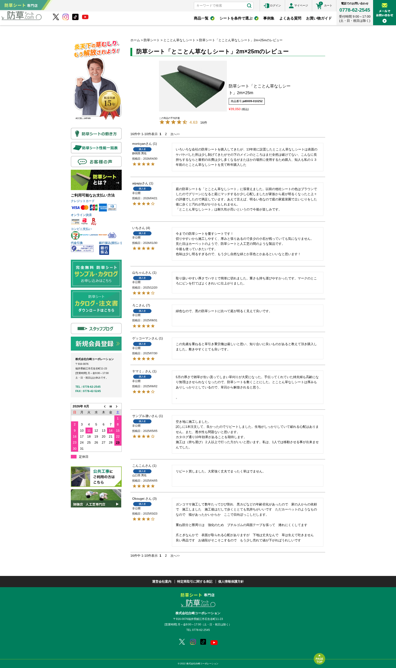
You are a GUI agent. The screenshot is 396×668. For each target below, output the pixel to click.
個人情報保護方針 (231, 581)
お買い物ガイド (319, 18)
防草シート (152, 40)
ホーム (135, 40)
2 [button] (166, 134)
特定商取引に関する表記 (194, 581)
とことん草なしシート (179, 40)
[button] (172, 134)
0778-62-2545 (354, 10)
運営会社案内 (161, 581)
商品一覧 (201, 18)
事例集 (268, 18)
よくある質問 (290, 18)
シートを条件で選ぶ (236, 18)
